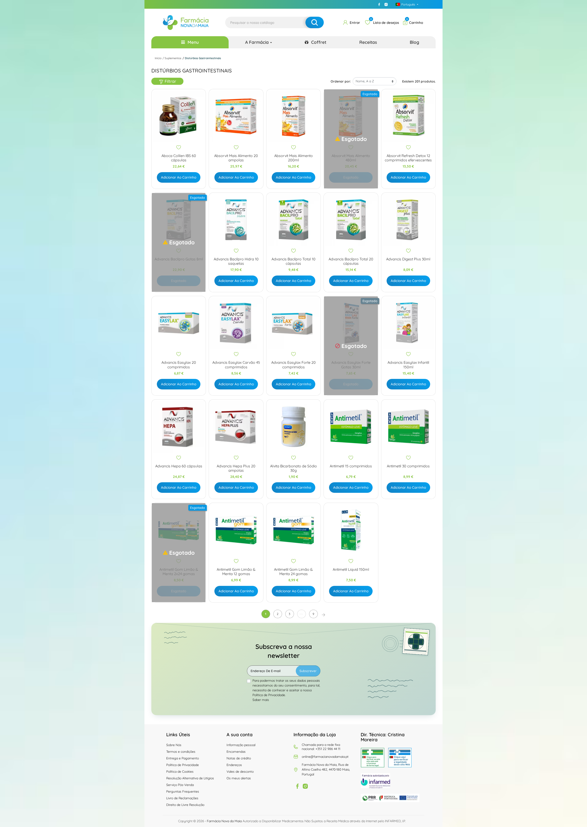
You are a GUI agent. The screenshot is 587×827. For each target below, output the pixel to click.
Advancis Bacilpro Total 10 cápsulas (293, 261)
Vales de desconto (240, 771)
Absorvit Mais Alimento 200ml (293, 158)
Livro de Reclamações (182, 798)
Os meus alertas (239, 778)
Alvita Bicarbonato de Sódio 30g (293, 468)
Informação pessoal (241, 745)
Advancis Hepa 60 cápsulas (178, 466)
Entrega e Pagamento (182, 758)
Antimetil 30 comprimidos (408, 466)
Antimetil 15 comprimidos (351, 466)
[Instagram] (386, 4)
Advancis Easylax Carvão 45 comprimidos (236, 364)
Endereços (234, 765)
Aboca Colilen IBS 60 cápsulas (178, 158)
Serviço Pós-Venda (180, 785)
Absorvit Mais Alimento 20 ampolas (236, 158)
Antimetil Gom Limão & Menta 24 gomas (293, 571)
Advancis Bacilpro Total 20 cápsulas (351, 261)
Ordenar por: (341, 81)
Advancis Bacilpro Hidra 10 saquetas (236, 261)
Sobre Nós (173, 745)
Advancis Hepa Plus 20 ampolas (236, 468)
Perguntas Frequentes (182, 791)
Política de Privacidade (182, 765)
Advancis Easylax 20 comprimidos (178, 364)
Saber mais (260, 700)
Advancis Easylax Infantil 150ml (408, 364)
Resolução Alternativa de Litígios (190, 778)
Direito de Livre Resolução (185, 805)
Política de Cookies (180, 771)
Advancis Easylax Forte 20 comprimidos (293, 364)
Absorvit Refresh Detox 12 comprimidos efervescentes (408, 158)
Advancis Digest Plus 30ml (408, 259)
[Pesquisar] (314, 22)
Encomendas (236, 752)
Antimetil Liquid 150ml (351, 569)
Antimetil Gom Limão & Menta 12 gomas (236, 571)
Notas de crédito (239, 758)
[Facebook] (379, 4)
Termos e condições (180, 752)
